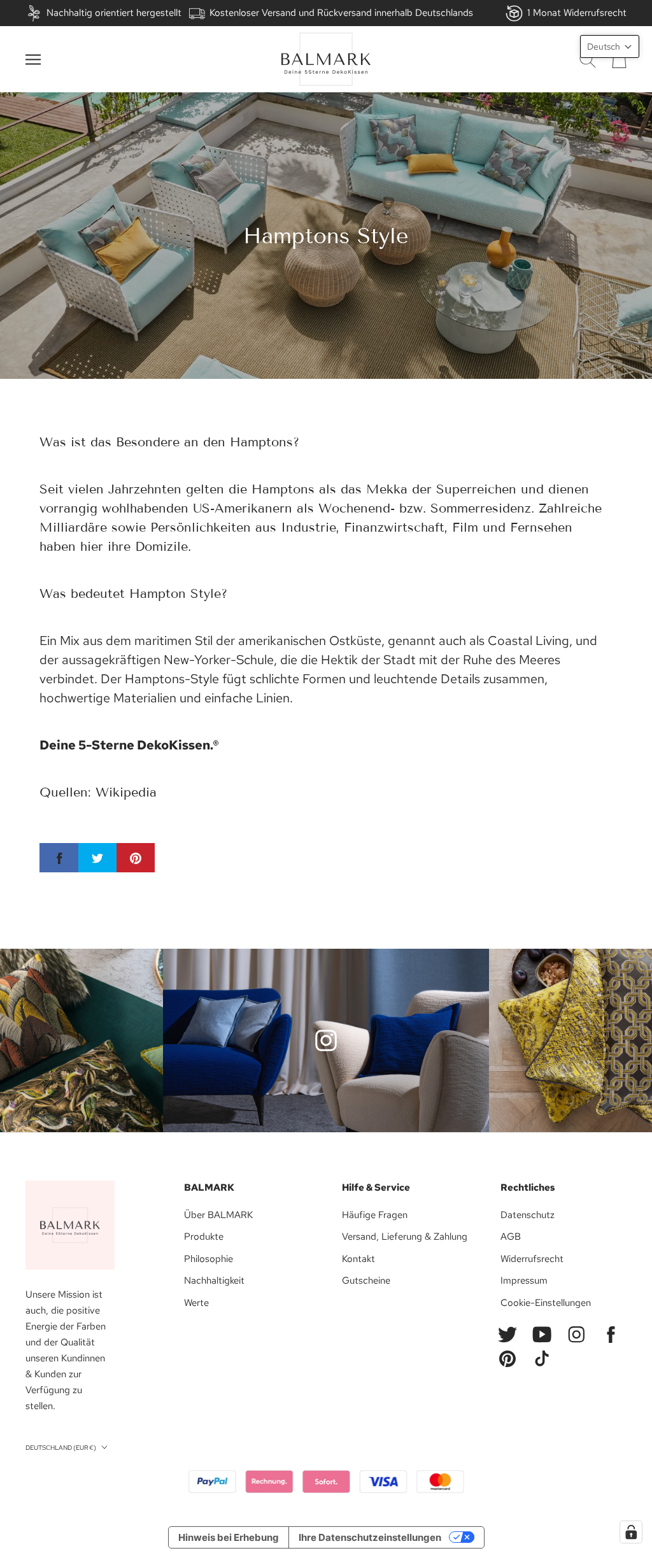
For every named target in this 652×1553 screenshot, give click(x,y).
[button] (610, 46)
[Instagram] (576, 1334)
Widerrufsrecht (531, 1258)
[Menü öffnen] (33, 59)
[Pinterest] (507, 1359)
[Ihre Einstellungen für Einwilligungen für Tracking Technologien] (631, 1532)
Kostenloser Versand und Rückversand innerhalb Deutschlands (341, 12)
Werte (196, 1302)
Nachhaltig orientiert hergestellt (113, 12)
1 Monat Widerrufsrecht (577, 12)
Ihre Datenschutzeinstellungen (370, 1537)
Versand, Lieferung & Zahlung (404, 1236)
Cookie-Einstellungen (545, 1302)
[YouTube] (541, 1334)
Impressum (524, 1280)
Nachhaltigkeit (214, 1280)
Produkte (203, 1236)
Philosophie (208, 1258)
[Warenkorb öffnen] (619, 59)
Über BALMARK (218, 1215)
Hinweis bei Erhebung (228, 1537)
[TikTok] (541, 1359)
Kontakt (358, 1258)
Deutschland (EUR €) (60, 1447)
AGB (510, 1236)
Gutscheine (366, 1280)
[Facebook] (610, 1334)
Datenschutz (527, 1215)
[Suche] (587, 59)
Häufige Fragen (375, 1215)
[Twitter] (507, 1334)
